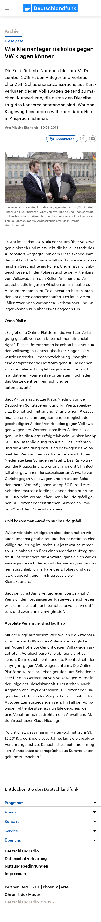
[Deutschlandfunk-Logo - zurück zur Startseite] (50, 8)
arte (65, 886)
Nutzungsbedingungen (26, 866)
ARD (26, 886)
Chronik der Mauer (22, 894)
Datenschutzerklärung (26, 858)
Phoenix (51, 886)
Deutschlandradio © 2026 (29, 901)
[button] (7, 8)
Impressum (15, 873)
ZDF (37, 886)
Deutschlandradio (22, 850)
